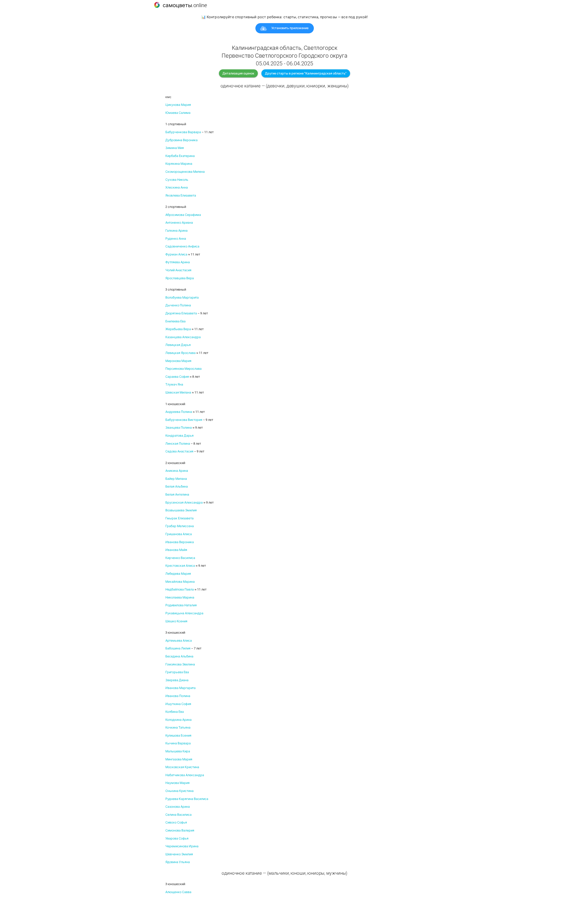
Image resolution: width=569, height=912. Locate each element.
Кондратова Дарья (179, 435)
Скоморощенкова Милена (185, 171)
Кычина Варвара (178, 743)
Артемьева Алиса (178, 640)
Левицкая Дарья (178, 345)
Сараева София (177, 376)
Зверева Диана (176, 680)
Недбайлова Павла (179, 589)
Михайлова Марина (180, 581)
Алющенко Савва (178, 892)
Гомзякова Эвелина (180, 664)
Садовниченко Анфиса (182, 246)
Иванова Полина (177, 696)
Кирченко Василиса (180, 558)
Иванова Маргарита (180, 688)
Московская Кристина (182, 767)
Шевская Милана (178, 392)
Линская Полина (177, 443)
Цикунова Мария (178, 104)
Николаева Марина (179, 597)
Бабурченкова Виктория (183, 420)
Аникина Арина (176, 470)
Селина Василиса (178, 814)
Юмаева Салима (177, 113)
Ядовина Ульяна (177, 862)
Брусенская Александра (184, 502)
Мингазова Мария (178, 759)
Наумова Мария (177, 783)
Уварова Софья (176, 838)
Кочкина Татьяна (177, 727)
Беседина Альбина (179, 656)
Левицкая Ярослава (180, 353)
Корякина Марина (178, 163)
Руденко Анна (175, 238)
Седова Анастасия (179, 451)
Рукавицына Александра (184, 613)
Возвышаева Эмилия (181, 510)
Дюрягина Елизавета (181, 313)
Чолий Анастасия (178, 270)
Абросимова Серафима (183, 215)
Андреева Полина (178, 412)
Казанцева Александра (183, 337)
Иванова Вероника (179, 542)
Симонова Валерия (179, 830)
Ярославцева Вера (179, 278)
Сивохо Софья (176, 822)
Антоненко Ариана (179, 222)
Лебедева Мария (178, 573)
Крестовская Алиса (180, 565)
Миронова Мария (178, 361)
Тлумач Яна (174, 384)
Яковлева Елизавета (180, 195)
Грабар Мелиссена (179, 526)
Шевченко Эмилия (179, 854)
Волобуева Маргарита (182, 297)
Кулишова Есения (178, 735)
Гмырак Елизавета (179, 518)
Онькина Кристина (179, 791)
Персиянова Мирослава (183, 368)
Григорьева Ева (177, 672)
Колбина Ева (174, 711)
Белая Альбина (176, 486)
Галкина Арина (176, 230)
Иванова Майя (176, 550)
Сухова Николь (176, 179)
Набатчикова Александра (184, 775)
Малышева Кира (177, 751)
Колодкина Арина (178, 719)
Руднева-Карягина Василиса (186, 799)
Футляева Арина (177, 262)
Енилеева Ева (175, 321)
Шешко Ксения (176, 621)
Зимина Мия (174, 148)
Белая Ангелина (177, 494)
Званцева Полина (178, 427)
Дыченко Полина (178, 305)
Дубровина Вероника (181, 140)
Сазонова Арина (177, 806)
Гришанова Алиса (178, 534)
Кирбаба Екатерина (180, 156)
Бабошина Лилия (177, 648)
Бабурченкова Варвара (183, 132)
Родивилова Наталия (181, 605)
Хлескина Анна (176, 187)
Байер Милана (176, 478)
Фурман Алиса (176, 254)
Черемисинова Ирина (181, 846)
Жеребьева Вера (178, 329)
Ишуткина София (178, 704)
